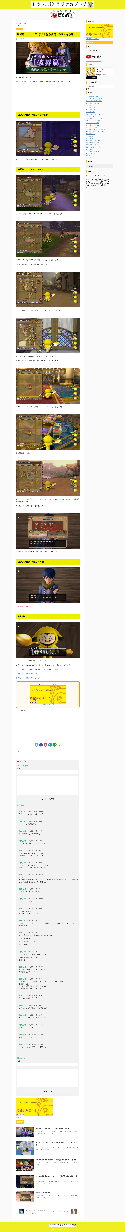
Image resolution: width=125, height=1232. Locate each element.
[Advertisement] (48, 97)
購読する (92, 42)
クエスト (20, 751)
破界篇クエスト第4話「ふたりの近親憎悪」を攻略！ (53, 1128)
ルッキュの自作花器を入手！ (45, 1193)
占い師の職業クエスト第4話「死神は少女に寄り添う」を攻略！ (57, 1160)
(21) (23, 25)
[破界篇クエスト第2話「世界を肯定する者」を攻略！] (50, 745)
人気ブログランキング (47, 705)
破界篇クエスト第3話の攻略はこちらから (29, 678)
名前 (18, 768)
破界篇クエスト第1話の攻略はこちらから (28, 674)
